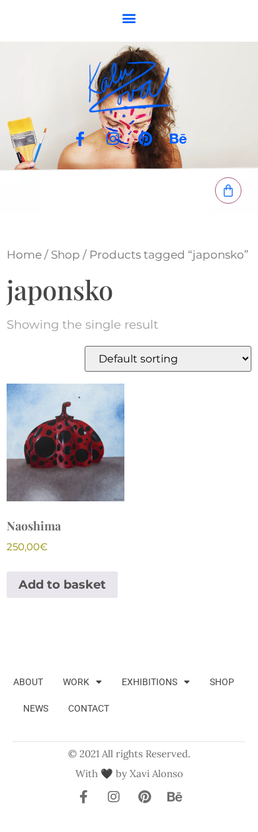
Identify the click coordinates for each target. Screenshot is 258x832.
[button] (129, 17)
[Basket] (228, 190)
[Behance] (178, 139)
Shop (65, 254)
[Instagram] (112, 139)
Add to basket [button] (62, 584)
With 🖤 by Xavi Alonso (129, 773)
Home (24, 254)
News (35, 708)
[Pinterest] (145, 139)
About (28, 682)
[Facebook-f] (80, 139)
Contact (88, 708)
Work (76, 682)
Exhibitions (149, 682)
